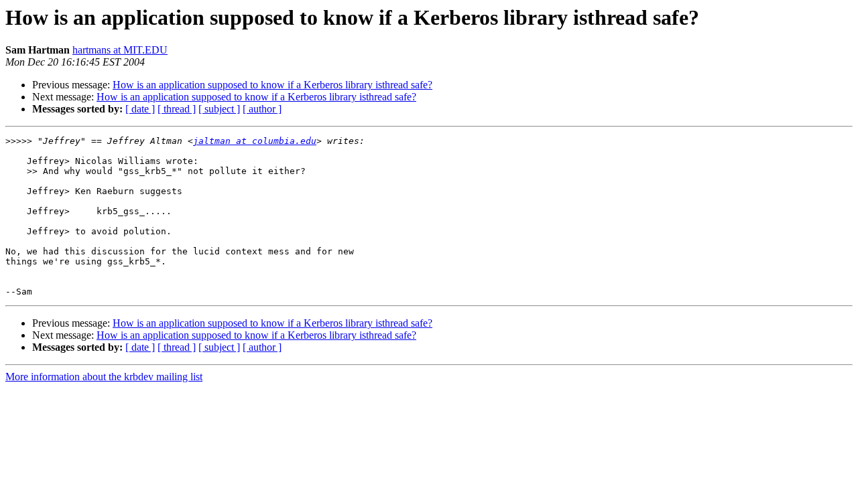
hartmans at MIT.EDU (120, 50)
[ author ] (262, 108)
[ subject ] (219, 108)
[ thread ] (177, 108)
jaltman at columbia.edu (254, 141)
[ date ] (140, 108)
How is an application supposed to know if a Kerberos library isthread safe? (272, 84)
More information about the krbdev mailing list (103, 376)
